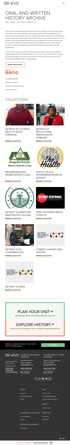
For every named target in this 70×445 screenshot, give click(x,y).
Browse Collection (13, 141)
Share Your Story (11, 90)
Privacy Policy (10, 368)
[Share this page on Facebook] (10, 72)
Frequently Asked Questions (14, 86)
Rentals (22, 399)
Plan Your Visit (46, 393)
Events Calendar (46, 408)
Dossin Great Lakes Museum (50, 399)
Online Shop (45, 416)
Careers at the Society (26, 396)
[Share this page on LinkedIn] (6, 72)
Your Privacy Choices (40, 443)
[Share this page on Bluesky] (13, 72)
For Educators (24, 428)
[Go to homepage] (12, 357)
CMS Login (62, 438)
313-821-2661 (47, 365)
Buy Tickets (25, 372)
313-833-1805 (25, 365)
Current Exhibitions (25, 416)
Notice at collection (24, 443)
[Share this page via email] (16, 72)
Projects (13, 22)
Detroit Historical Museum (49, 396)
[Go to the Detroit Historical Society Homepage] (12, 3)
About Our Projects (11, 82)
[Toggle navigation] (63, 3)
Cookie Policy (10, 370)
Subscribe (53, 345)
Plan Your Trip (26, 368)
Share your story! (15, 65)
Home (7, 22)
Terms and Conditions (12, 372)
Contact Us (23, 393)
